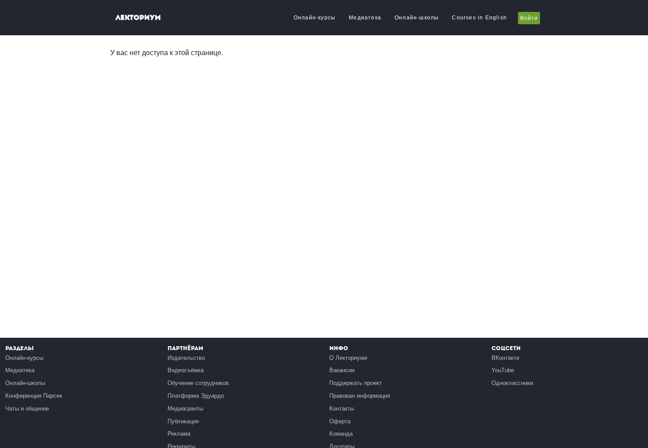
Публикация (183, 421)
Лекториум (138, 17)
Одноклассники (512, 383)
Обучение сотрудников (198, 383)
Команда (341, 433)
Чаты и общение (27, 408)
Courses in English (479, 18)
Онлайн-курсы (314, 18)
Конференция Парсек (33, 395)
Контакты (341, 408)
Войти (529, 18)
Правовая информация (359, 395)
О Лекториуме (348, 358)
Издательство (186, 358)
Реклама (179, 433)
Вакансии (341, 370)
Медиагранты (185, 408)
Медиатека (365, 18)
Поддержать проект (355, 383)
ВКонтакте (505, 358)
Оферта (339, 421)
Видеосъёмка (186, 370)
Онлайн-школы (417, 18)
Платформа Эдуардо (196, 395)
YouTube (503, 370)
